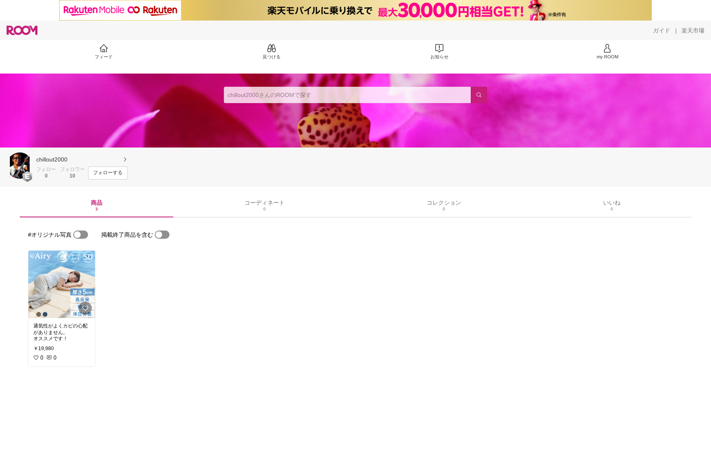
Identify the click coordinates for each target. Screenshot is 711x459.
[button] (20, 165)
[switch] (80, 235)
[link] (61, 284)
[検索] (479, 95)
